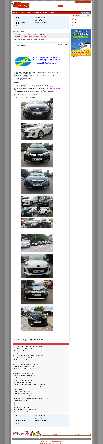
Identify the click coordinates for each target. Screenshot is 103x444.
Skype (75, 22)
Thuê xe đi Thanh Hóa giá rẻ (28, 94)
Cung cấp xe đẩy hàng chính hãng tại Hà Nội (24, 362)
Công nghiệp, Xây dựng (40, 22)
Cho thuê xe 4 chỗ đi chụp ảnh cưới (22, 391)
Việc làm (18, 19)
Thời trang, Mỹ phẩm (40, 17)
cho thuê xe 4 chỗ (53, 72)
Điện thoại (18, 23)
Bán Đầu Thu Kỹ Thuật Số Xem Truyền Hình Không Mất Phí (27, 382)
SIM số (17, 25)
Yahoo (75, 25)
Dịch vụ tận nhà (38, 20)
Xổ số (22, 12)
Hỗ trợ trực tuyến (77, 15)
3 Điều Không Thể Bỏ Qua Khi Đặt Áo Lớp (23, 380)
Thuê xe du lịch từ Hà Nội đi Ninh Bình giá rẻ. (24, 396)
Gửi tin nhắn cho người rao (20, 339)
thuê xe (20, 88)
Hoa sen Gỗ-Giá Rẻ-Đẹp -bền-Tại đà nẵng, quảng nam (26, 409)
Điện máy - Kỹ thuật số (21, 22)
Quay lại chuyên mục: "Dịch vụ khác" (35, 339)
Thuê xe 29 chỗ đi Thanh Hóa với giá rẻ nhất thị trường (26, 364)
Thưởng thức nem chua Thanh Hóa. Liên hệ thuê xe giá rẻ (27, 353)
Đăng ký (87, 2)
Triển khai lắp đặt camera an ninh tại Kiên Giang (24, 375)
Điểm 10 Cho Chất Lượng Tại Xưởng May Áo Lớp (25, 411)
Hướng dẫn (36, 12)
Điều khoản (44, 12)
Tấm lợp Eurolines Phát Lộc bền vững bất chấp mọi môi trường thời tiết (29, 384)
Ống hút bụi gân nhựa (19, 405)
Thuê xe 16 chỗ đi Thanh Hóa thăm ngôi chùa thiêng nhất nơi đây (28, 355)
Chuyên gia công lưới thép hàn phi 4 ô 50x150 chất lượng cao (27, 371)
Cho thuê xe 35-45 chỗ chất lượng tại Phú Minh (24, 366)
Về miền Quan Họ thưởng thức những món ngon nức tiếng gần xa (28, 346)
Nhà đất (17, 17)
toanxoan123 (23, 43)
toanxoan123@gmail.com (23, 45)
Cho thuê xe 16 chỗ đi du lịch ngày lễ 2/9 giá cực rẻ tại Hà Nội (27, 387)
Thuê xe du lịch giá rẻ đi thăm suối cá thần (23, 348)
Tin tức (28, 12)
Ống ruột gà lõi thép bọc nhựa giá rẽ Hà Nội (23, 373)
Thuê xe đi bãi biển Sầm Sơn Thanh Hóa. (23, 357)
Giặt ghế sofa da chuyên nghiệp (21, 400)
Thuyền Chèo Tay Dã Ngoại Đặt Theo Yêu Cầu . (24, 377)
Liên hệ (52, 12)
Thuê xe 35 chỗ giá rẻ (19, 389)
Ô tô (17, 20)
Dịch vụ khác (20, 31)
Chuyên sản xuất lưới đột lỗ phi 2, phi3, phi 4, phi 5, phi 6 (26, 368)
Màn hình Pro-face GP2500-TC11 (21, 407)
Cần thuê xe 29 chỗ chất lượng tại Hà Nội (23, 393)
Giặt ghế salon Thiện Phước (20, 350)
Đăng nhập (79, 2)
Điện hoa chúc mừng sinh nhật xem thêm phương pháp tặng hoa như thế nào (31, 398)
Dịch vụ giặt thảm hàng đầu (20, 402)
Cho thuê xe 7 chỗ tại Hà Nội (20, 359)
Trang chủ (15, 12)
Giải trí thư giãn (38, 19)
